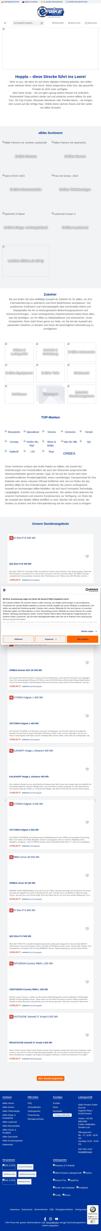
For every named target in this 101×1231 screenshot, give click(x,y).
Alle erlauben (82, 639)
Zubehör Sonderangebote (81, 394)
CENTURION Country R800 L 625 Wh (28, 989)
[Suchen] (41, 23)
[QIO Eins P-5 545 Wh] (50, 920)
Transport (50, 394)
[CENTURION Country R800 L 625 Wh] (50, 974)
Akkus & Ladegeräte (19, 351)
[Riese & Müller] (50, 443)
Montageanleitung (35, 1119)
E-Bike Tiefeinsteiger (75, 189)
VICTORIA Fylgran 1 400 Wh (24, 723)
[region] (50, 800)
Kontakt (56, 1103)
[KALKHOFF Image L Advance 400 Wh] (50, 761)
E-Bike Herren (75, 156)
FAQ (30, 1103)
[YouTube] (56, 1218)
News (55, 1107)
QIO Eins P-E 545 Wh (20, 564)
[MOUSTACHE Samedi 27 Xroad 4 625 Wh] (50, 1027)
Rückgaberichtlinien (64, 1209)
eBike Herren (8, 1103)
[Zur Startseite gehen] (50, 11)
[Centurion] (69, 434)
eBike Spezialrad (9, 1137)
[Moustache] (13, 434)
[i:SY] (32, 453)
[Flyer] (50, 453)
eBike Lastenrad (9, 1122)
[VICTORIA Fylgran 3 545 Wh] (50, 814)
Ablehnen (18, 639)
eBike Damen (8, 1107)
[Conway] (13, 443)
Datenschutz (27, 1209)
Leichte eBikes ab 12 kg (26, 261)
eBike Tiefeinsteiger (11, 1111)
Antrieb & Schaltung (50, 351)
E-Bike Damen (26, 156)
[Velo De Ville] (69, 443)
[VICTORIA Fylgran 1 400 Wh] (50, 708)
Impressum (15, 1209)
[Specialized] (32, 434)
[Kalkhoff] (13, 453)
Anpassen (49, 639)
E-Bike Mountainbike (26, 189)
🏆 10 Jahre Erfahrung (52, 2)
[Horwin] (88, 434)
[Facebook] (44, 1218)
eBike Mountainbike (11, 1126)
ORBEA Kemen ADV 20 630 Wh (25, 670)
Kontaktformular (85, 1152)
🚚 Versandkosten (10, 2)
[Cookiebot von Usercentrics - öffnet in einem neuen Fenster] (87, 590)
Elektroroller (7, 1145)
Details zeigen (87, 631)
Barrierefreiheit (40, 1209)
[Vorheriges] (5, 800)
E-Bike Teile (50, 373)
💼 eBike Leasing (30, 2)
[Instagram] (50, 1218)
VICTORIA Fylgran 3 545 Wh (24, 830)
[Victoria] (50, 434)
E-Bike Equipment (19, 373)
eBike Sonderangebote (12, 1141)
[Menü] (5, 22)
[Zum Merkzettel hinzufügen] (87, 556)
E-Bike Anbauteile (81, 352)
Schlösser (19, 394)
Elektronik (81, 373)
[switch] (92, 1221)
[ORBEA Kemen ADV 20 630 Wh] (50, 654)
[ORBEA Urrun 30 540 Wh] (50, 867)
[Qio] (88, 443)
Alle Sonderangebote (50, 1078)
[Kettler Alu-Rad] (32, 443)
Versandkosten (34, 1107)
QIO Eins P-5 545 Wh (20, 936)
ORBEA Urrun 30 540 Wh (22, 883)
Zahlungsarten (34, 1111)
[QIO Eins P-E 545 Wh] (50, 548)
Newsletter (57, 1111)
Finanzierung (33, 1115)
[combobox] (26, 23)
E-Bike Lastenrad (75, 227)
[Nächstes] (95, 800)
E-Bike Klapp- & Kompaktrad (26, 227)
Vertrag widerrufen (62, 1115)
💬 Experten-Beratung (76, 2)
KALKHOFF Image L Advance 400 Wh (29, 776)
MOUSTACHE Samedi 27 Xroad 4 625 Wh (30, 1042)
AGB (51, 1209)
